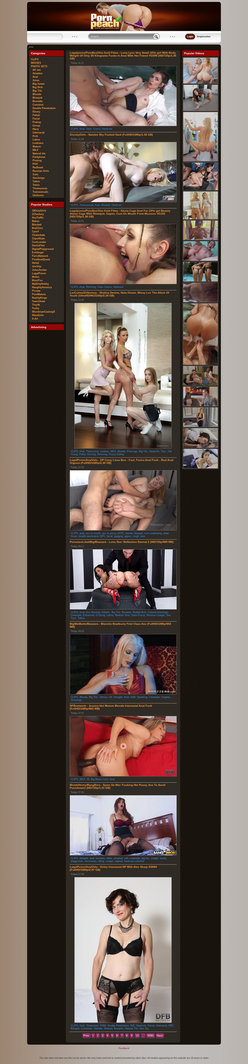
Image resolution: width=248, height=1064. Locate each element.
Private (36, 290)
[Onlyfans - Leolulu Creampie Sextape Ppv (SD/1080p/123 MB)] (200, 364)
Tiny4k (36, 304)
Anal (34, 76)
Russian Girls (40, 170)
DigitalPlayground (43, 249)
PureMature (39, 294)
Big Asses (38, 83)
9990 (150, 1035)
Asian (35, 80)
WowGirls (38, 315)
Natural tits (38, 153)
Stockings (38, 177)
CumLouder (39, 242)
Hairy (35, 129)
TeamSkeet (38, 301)
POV (34, 163)
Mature (36, 146)
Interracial (38, 132)
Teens (35, 184)
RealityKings (39, 297)
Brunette (37, 101)
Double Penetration (43, 108)
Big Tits (36, 90)
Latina (35, 139)
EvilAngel (38, 252)
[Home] (124, 30)
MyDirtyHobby (40, 283)
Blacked (36, 224)
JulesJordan (39, 269)
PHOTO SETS (39, 66)
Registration (203, 36)
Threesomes (39, 188)
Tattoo (35, 181)
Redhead (37, 167)
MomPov (37, 280)
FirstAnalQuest (41, 259)
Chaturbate (38, 235)
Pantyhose (38, 157)
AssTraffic (38, 217)
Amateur (37, 73)
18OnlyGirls (39, 210)
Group (35, 125)
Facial (35, 118)
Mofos (35, 276)
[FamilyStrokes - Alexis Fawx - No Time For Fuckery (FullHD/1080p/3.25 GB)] (200, 160)
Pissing (36, 160)
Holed (35, 262)
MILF (35, 150)
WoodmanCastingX (43, 311)
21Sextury (38, 214)
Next (160, 1035)
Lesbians (37, 143)
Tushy (35, 308)
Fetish (35, 115)
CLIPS (35, 59)
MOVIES (36, 62)
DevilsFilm (38, 245)
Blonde (36, 94)
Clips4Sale (38, 238)
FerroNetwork (40, 255)
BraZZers (37, 228)
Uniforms (37, 195)
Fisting (36, 122)
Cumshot (37, 104)
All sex (36, 69)
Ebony (35, 111)
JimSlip (36, 266)
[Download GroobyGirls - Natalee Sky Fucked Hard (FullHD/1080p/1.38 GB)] (123, 201)
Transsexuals (39, 191)
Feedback (124, 1048)
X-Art (35, 318)
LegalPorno (39, 273)
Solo (34, 174)
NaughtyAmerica (42, 287)
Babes (35, 221)
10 (137, 1035)
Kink (34, 136)
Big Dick (37, 87)
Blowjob (36, 97)
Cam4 (35, 231)
